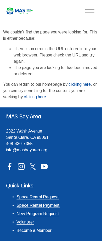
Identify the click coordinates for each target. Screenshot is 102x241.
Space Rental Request (37, 197)
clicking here (80, 84)
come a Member (37, 230)
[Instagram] (21, 166)
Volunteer (25, 222)
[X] (32, 166)
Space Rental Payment (38, 205)
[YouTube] (44, 166)
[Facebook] (9, 166)
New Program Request (37, 213)
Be (19, 230)
